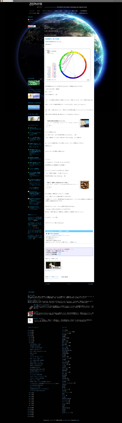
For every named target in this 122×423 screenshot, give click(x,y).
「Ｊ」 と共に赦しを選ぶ (34, 137)
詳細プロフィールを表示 (33, 21)
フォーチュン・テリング (54, 278)
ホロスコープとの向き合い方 (68, 383)
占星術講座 (64, 353)
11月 (31, 339)
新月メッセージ (65, 345)
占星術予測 (64, 337)
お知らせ (64, 369)
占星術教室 (64, 378)
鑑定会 (63, 344)
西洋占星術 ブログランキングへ (34, 28)
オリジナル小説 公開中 (34, 13)
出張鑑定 (64, 351)
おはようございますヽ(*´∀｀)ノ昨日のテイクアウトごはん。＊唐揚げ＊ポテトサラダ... (35, 184)
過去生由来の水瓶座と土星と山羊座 (37, 369)
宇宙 (63, 404)
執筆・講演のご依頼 (72, 13)
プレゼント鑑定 (65, 364)
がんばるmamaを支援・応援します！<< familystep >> (34, 180)
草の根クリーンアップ (66, 412)
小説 (63, 381)
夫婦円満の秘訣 (65, 407)
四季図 (63, 370)
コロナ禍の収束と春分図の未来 (36, 385)
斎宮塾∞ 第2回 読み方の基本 (36, 363)
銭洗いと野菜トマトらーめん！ (36, 362)
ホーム (69, 284)
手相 (63, 409)
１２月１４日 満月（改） (34, 188)
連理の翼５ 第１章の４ (39, 318)
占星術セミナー (65, 367)
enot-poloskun (65, 420)
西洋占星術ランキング (50, 270)
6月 (31, 396)
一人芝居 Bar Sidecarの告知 (36, 347)
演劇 (63, 376)
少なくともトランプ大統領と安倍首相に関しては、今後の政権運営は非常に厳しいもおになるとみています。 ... (35, 219)
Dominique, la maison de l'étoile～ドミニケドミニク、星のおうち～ (34, 199)
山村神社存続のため (83, 13)
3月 (31, 401)
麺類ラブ (64, 341)
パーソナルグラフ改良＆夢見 (36, 374)
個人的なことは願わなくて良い (34, 300)
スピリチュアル (65, 333)
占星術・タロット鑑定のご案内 (71, 10)
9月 (31, 342)
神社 (63, 334)
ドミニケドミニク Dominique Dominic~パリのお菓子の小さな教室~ (35, 192)
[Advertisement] (35, 53)
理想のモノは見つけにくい (35, 349)
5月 (31, 398)
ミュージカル (65, 361)
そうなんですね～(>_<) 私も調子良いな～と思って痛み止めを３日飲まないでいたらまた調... (35, 231)
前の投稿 (90, 284)
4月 (31, 399)
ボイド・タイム (65, 401)
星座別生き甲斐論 (65, 398)
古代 (63, 397)
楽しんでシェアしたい (34, 372)
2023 (30, 332)
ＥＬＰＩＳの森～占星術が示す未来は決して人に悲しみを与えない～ (34, 173)
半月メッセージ (65, 372)
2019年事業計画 (83, 10)
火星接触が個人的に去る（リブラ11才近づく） (39, 388)
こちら (75, 242)
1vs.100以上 (36, 311)
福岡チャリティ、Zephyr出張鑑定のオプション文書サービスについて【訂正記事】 (35, 203)
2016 (30, 414)
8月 (31, 392)
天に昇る (32, 354)
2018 (30, 411)
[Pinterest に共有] (67, 277)
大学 (63, 365)
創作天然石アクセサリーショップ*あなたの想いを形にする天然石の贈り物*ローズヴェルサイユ (35, 151)
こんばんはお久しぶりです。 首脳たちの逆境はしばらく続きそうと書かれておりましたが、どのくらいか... (35, 224)
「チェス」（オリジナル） (34, 169)
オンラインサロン (65, 358)
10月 (31, 340)
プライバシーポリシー (47, 10)
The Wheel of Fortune (34, 206)
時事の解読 (64, 348)
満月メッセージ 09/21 (35, 358)
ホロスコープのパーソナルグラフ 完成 (38, 376)
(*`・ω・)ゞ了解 (31, 227)
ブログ (38, 10)
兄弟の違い (31, 134)
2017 (30, 412)
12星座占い (64, 356)
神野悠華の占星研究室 (34, 157)
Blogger (77, 420)
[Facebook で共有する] (66, 277)
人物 (63, 359)
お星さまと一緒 (32, 127)
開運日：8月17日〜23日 (34, 146)
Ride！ (63, 373)
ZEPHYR (31, 19)
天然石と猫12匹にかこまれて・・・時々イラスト (35, 163)
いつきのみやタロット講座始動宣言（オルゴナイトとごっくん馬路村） (44, 383)
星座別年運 (64, 362)
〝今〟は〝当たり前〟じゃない (36, 356)
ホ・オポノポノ (65, 389)
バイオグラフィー (46, 13)
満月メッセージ (65, 342)
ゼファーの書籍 (65, 403)
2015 (30, 416)
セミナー (64, 395)
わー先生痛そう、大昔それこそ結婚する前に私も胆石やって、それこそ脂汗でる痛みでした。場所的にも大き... (35, 237)
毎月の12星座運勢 (65, 350)
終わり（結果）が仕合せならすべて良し (38, 351)
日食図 (63, 384)
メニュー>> (31, 10)
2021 (30, 335)
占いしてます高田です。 (34, 187)
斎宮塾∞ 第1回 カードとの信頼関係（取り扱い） (40, 381)
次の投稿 (47, 284)
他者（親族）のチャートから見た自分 (41, 304)
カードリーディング (66, 392)
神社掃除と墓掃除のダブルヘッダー (37, 370)
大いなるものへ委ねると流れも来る (37, 390)
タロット (64, 347)
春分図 (63, 375)
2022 (30, 333)
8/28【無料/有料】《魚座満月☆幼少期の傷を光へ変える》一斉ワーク (35, 139)
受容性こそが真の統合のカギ (36, 365)
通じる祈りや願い (31, 295)
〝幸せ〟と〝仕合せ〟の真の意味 (37, 378)
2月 (31, 403)
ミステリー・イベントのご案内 (58, 13)
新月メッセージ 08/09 (35, 379)
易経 (63, 411)
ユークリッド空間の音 (34, 168)
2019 (30, 409)
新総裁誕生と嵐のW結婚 (35, 346)
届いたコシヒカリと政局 (35, 387)
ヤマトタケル (65, 379)
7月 (31, 394)
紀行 (63, 355)
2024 (30, 330)
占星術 (63, 390)
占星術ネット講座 (58, 10)
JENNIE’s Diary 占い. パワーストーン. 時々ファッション (35, 144)
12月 (31, 337)
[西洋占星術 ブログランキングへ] (32, 27)
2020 (30, 407)
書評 (63, 386)
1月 (31, 405)
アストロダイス (65, 400)
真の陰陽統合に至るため (35, 367)
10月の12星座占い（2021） (35, 344)
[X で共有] (64, 277)
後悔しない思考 (33, 353)
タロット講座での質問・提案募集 (37, 360)
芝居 (63, 387)
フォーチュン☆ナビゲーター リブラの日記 (34, 133)
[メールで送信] (62, 277)
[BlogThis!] (63, 277)
